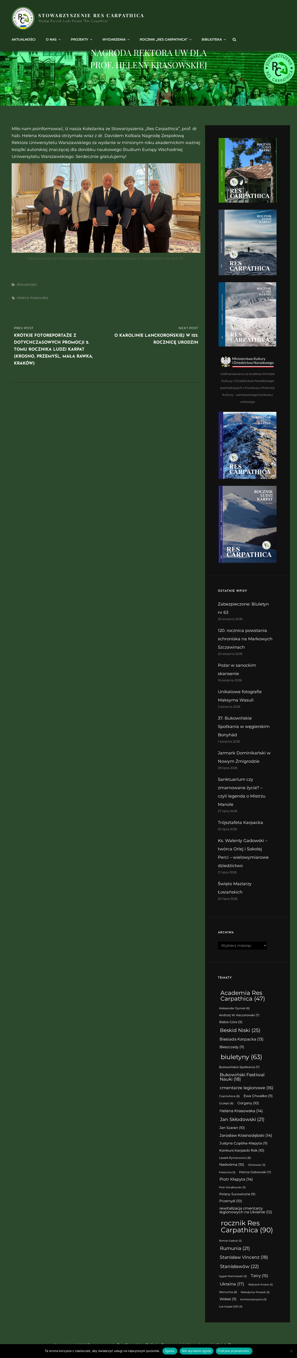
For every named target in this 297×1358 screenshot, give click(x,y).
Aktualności (24, 39)
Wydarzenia (114, 39)
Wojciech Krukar (260, 1284)
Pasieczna (227, 1172)
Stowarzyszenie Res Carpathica (91, 15)
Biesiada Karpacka (242, 1039)
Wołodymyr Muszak (255, 1292)
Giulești (226, 1103)
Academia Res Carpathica (242, 995)
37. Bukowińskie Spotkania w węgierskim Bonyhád (244, 726)
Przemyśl (230, 1201)
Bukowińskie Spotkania (239, 1067)
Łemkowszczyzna (253, 1299)
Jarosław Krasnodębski (246, 1135)
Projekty (79, 39)
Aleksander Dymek (234, 1008)
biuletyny (241, 1057)
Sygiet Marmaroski (233, 1276)
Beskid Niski (240, 1030)
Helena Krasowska (32, 297)
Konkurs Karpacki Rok (241, 1150)
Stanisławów (239, 1266)
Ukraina (232, 1284)
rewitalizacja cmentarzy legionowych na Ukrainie (246, 1210)
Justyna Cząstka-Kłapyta (244, 1143)
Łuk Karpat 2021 (230, 1306)
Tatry (259, 1275)
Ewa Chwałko (258, 1096)
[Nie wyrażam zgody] (291, 1351)
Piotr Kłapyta (236, 1179)
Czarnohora (229, 1096)
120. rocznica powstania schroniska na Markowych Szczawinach (245, 639)
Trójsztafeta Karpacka (240, 822)
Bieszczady (232, 1047)
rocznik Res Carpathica (247, 1226)
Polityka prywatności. (234, 1351)
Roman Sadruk (230, 1240)
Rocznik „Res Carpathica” (163, 39)
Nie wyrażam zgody (196, 1351)
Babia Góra (230, 1022)
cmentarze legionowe (246, 1087)
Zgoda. (170, 1351)
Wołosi (228, 1299)
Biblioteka (212, 39)
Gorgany (248, 1103)
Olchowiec (256, 1164)
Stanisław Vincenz (244, 1257)
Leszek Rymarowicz (235, 1157)
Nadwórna (231, 1165)
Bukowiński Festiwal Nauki (242, 1077)
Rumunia (235, 1248)
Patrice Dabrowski (255, 1172)
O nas (51, 39)
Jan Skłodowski (242, 1119)
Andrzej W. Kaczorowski (239, 1015)
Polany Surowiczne (237, 1194)
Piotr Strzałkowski (232, 1187)
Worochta (228, 1292)
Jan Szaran (232, 1128)
